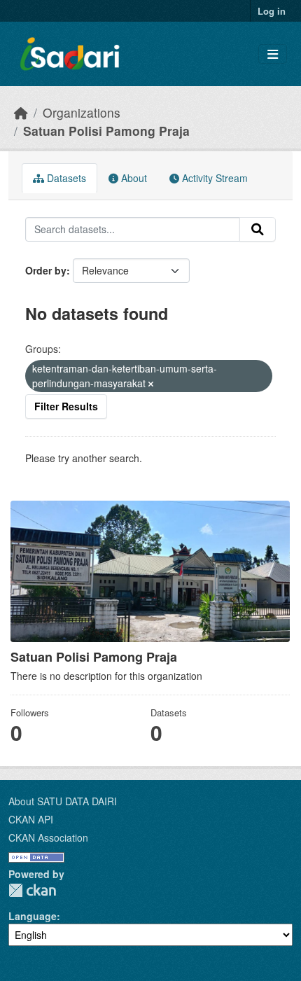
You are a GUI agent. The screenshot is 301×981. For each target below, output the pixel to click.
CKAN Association (48, 837)
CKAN (32, 890)
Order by (45, 270)
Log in (272, 11)
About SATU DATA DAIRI (62, 801)
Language (32, 916)
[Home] (21, 112)
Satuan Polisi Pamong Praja (106, 130)
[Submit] (257, 229)
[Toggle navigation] (272, 54)
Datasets (65, 178)
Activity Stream (213, 178)
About (132, 178)
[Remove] (150, 383)
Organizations (81, 112)
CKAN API (30, 819)
